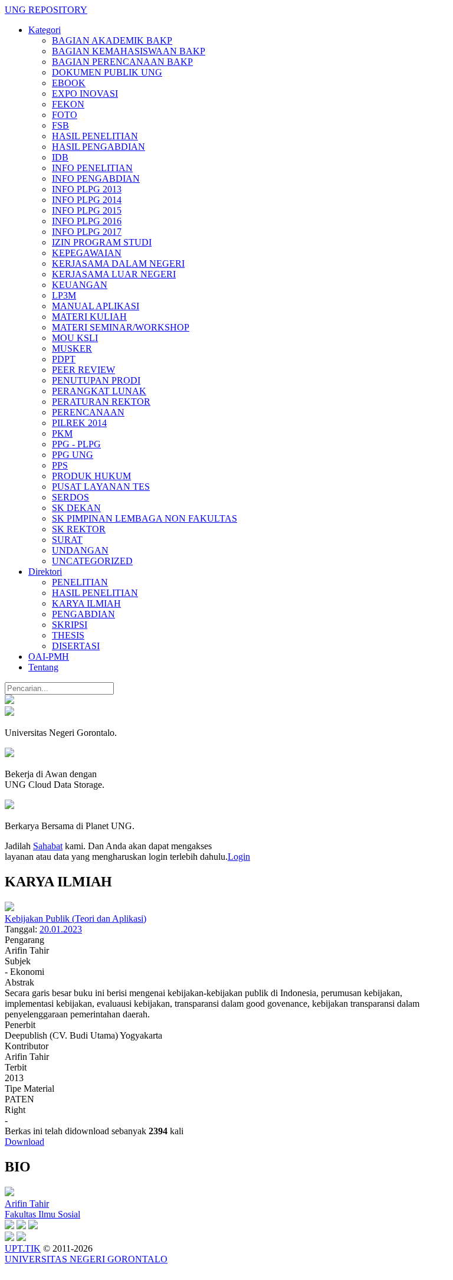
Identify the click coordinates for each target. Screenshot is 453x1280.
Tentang (43, 667)
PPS (60, 465)
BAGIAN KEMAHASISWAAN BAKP (128, 51)
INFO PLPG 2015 (87, 210)
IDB (60, 157)
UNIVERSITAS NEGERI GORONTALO (86, 1259)
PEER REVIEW (83, 370)
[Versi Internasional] (9, 701)
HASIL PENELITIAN (95, 136)
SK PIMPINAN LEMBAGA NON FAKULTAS (144, 518)
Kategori (44, 30)
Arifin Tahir (27, 1204)
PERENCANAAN (88, 412)
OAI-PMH (48, 657)
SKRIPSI (69, 625)
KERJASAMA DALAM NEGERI (118, 263)
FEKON (68, 104)
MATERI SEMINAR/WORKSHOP (120, 327)
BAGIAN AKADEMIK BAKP (112, 40)
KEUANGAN (79, 285)
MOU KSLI (75, 338)
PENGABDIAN (83, 614)
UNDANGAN (80, 550)
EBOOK (69, 83)
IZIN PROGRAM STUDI (102, 242)
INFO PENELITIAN (92, 168)
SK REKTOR (79, 529)
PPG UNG (72, 455)
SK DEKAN (76, 508)
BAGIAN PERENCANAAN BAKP (122, 62)
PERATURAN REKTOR (101, 402)
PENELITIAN (80, 582)
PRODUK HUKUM (91, 476)
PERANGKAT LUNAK (99, 391)
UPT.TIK (23, 1248)
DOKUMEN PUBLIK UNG (107, 72)
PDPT (64, 359)
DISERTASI (76, 646)
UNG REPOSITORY (46, 10)
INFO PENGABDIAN (96, 178)
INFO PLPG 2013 (87, 189)
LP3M (64, 295)
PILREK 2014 (79, 423)
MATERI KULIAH (89, 317)
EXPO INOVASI (85, 94)
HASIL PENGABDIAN (98, 147)
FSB (60, 125)
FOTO (64, 115)
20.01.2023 (61, 929)
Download (24, 1142)
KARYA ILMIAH (86, 603)
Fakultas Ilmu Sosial (42, 1214)
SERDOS (70, 497)
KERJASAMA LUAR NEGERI (114, 274)
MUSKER (72, 348)
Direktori (45, 572)
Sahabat (48, 846)
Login (239, 857)
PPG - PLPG (76, 444)
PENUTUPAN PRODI (96, 380)
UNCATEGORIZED (92, 561)
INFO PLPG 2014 (87, 200)
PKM (62, 433)
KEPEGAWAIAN (87, 253)
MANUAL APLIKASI (95, 306)
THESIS (68, 635)
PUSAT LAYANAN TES (101, 487)
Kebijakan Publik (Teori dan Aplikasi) (75, 919)
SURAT (67, 540)
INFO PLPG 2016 (87, 221)
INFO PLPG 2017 (87, 232)
